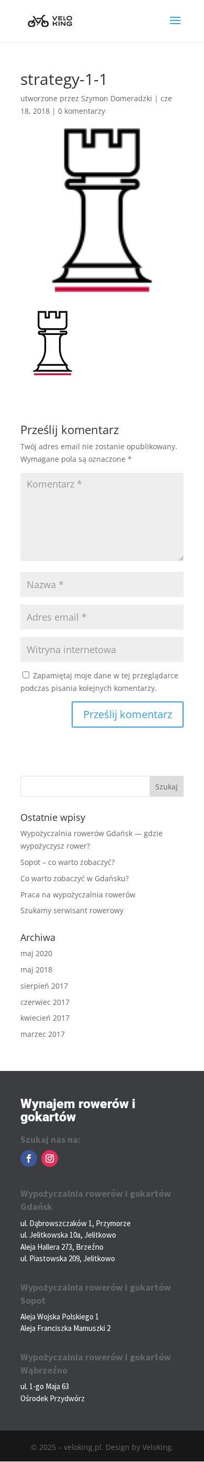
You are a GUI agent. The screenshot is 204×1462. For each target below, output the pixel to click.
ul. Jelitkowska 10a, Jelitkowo (68, 1235)
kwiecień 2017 (45, 1018)
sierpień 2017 (44, 986)
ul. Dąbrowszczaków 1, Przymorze (75, 1223)
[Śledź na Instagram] (49, 1158)
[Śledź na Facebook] (28, 1158)
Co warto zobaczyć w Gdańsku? (74, 878)
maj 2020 (36, 953)
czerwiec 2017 (45, 1002)
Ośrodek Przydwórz (52, 1398)
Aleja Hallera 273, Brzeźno (62, 1247)
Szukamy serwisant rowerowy (71, 910)
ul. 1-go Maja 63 (44, 1386)
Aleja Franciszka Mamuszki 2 (65, 1328)
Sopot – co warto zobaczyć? (67, 862)
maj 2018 (36, 969)
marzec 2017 (42, 1034)
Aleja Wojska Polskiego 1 (59, 1317)
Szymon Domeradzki (116, 98)
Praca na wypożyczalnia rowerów (77, 895)
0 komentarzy (81, 111)
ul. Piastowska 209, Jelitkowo (67, 1258)
